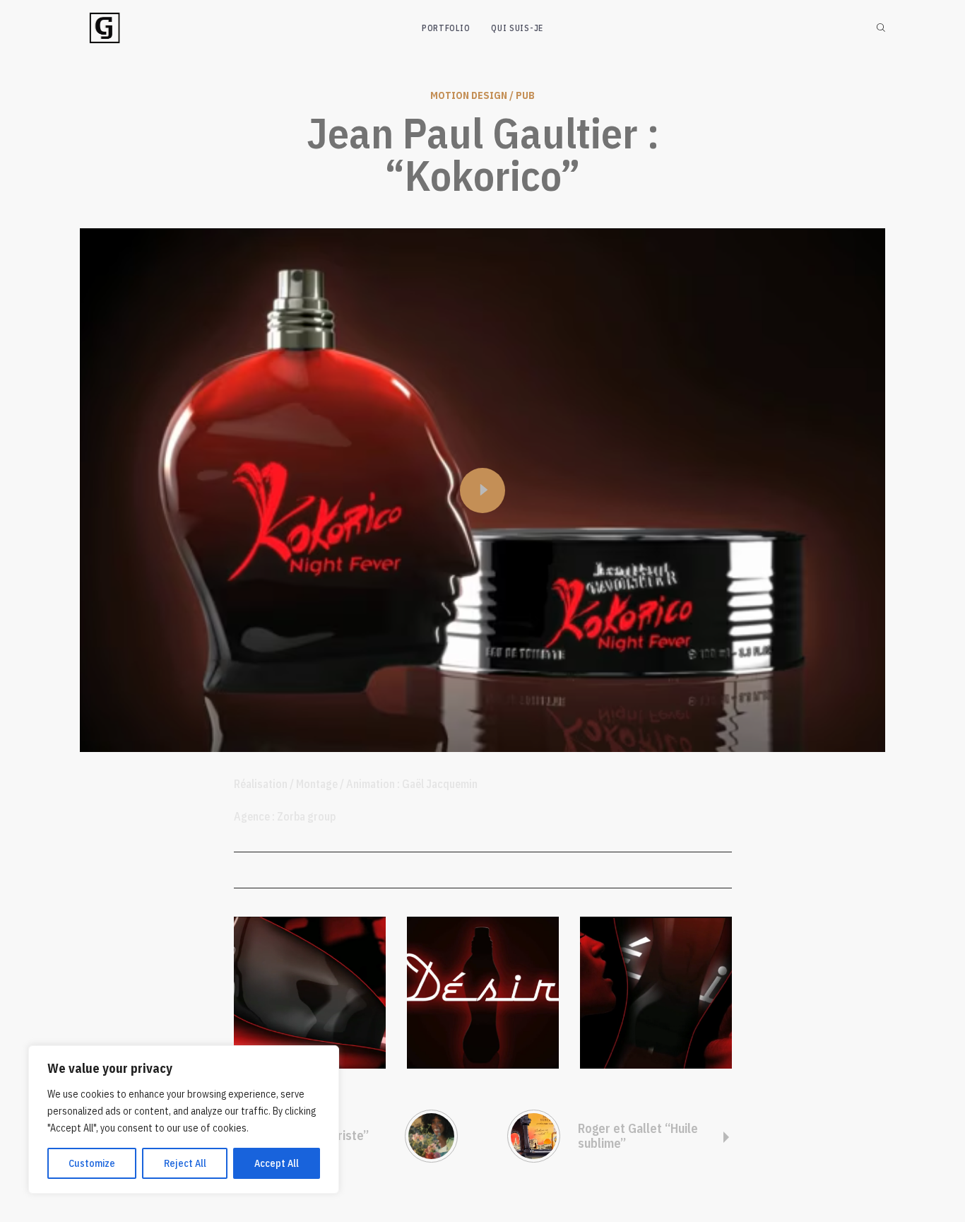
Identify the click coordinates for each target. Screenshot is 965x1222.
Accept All (276, 1163)
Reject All (185, 1163)
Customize (92, 1163)
